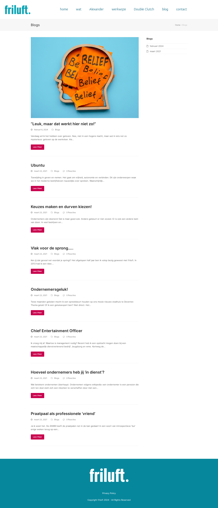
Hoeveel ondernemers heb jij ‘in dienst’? (67, 372)
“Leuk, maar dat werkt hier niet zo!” (63, 124)
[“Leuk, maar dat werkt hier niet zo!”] (85, 77)
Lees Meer (37, 147)
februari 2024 (156, 46)
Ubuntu (38, 165)
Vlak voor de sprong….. (52, 248)
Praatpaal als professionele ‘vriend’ (63, 413)
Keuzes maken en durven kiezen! (61, 206)
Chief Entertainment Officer (56, 330)
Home (177, 25)
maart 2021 (155, 51)
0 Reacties (71, 171)
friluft (100, 500)
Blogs (57, 129)
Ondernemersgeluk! (49, 289)
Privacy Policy (109, 493)
